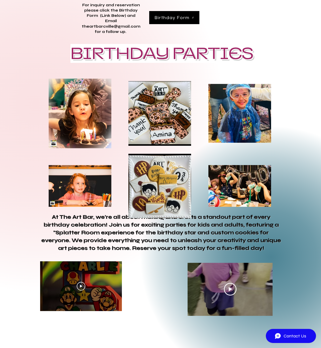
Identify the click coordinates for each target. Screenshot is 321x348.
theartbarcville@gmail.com (111, 26)
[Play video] (81, 286)
